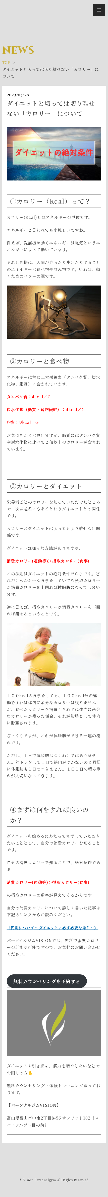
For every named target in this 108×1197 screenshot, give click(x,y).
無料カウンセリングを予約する (46, 981)
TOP (6, 62)
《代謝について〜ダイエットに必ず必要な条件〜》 (52, 927)
